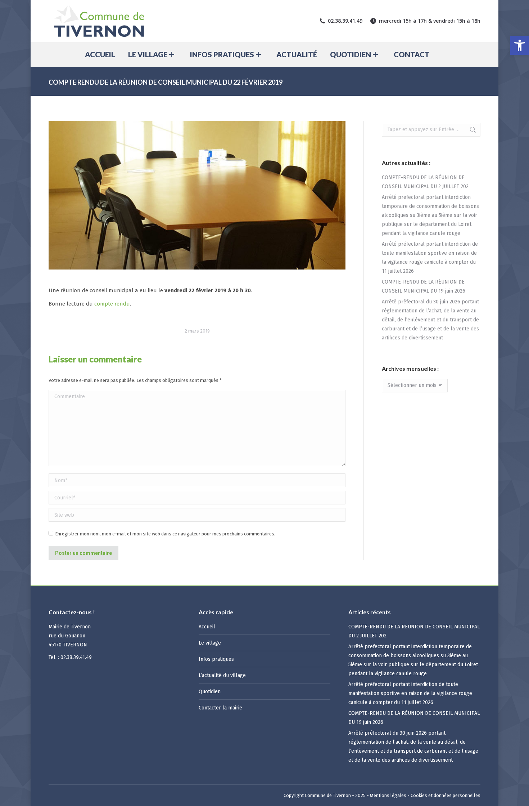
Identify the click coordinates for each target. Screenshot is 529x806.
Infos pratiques (216, 659)
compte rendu (112, 303)
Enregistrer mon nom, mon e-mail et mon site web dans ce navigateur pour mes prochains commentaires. (165, 533)
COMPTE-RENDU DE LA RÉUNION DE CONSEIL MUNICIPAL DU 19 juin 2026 (423, 286)
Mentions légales (388, 795)
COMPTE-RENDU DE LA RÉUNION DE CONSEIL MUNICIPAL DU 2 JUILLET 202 (425, 182)
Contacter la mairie (220, 708)
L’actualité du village (222, 675)
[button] (519, 45)
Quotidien (210, 692)
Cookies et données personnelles (445, 795)
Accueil (207, 627)
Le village (210, 643)
